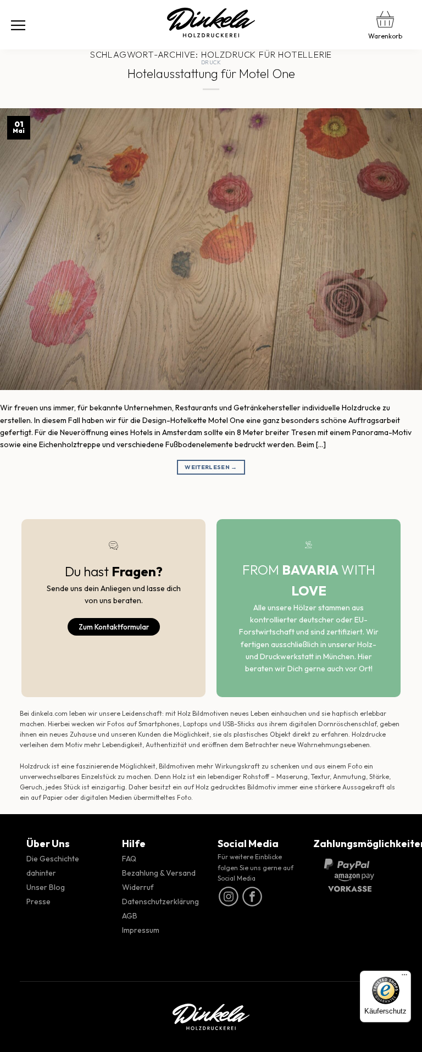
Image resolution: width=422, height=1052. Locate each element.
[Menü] (18, 24)
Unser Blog (45, 887)
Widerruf (138, 887)
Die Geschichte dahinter (52, 866)
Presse (38, 901)
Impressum (140, 930)
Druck (211, 62)
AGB (129, 916)
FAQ (129, 859)
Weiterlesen (211, 467)
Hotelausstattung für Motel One (211, 73)
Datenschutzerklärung (160, 901)
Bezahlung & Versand (159, 873)
